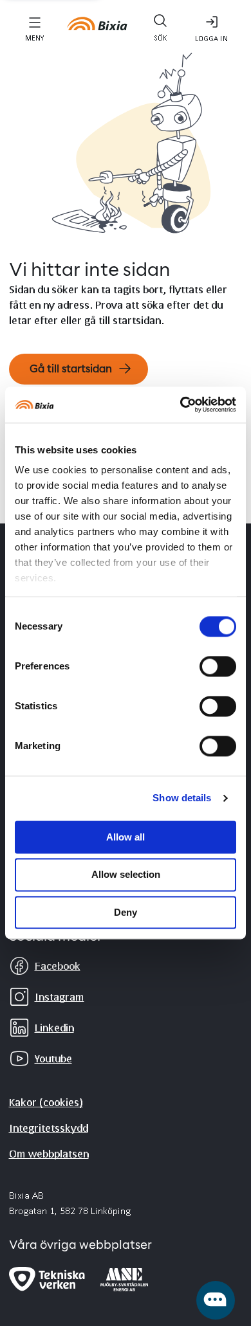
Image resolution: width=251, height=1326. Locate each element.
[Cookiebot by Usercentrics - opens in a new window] (180, 404)
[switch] (218, 666)
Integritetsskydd (48, 1128)
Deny (125, 912)
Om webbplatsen (49, 1153)
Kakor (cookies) (46, 1102)
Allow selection (125, 874)
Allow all (125, 836)
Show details (182, 797)
